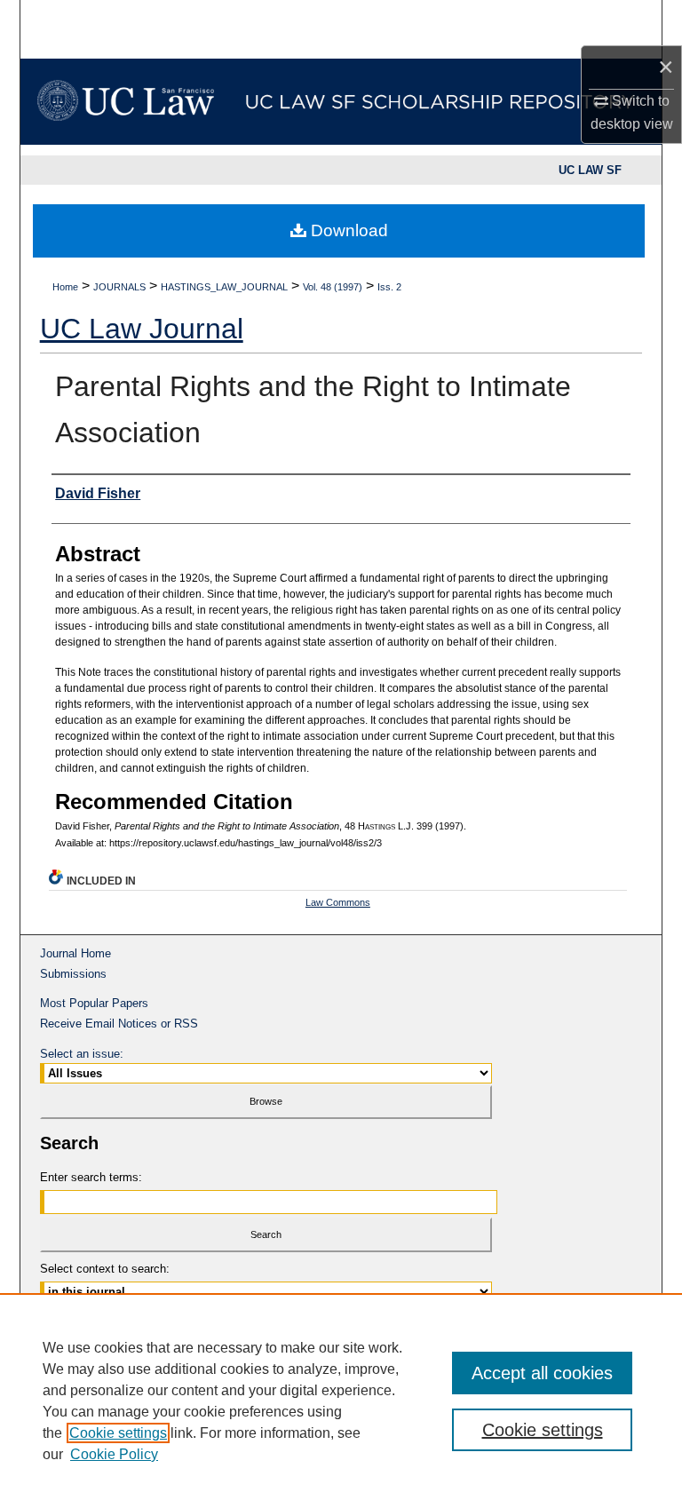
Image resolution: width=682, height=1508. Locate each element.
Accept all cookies (542, 1373)
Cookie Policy (114, 1454)
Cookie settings (118, 1433)
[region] (341, 1400)
